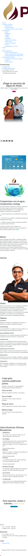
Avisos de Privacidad (10, 43)
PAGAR (14, 91)
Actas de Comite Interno (11, 52)
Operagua (4, 550)
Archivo (7, 44)
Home (4, 22)
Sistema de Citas (9, 27)
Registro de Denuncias (10, 40)
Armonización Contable (8, 57)
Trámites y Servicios (8, 24)
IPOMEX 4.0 (8, 33)
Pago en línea (8, 26)
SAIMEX (7, 36)
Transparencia (6, 30)
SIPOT (6, 32)
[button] (1, 140)
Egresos (7, 60)
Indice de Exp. (8, 41)
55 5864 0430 (6, 67)
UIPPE (4, 47)
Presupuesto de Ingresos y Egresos (14, 58)
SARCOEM (7, 38)
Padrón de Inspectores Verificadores (14, 54)
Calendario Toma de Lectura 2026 (13, 29)
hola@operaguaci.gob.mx (9, 68)
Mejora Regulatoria (7, 51)
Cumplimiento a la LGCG (11, 46)
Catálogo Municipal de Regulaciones (14, 55)
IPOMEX (7, 35)
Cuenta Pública (9, 62)
